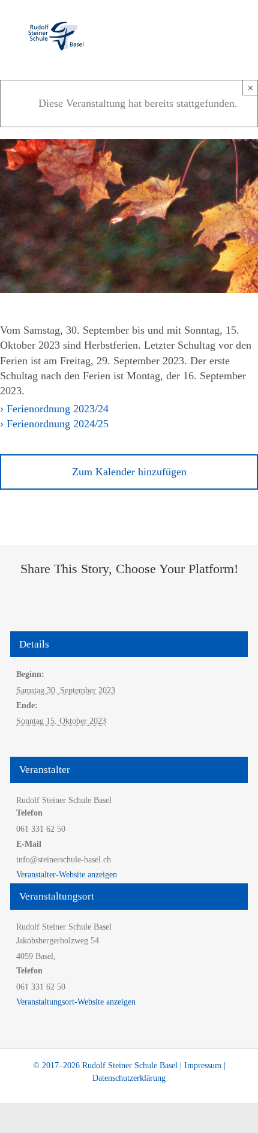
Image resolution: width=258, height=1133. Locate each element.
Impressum (202, 1065)
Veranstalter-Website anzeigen (66, 874)
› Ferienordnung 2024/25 (54, 424)
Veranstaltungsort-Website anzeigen (76, 1001)
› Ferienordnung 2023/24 (54, 409)
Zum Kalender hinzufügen (129, 472)
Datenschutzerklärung (129, 1078)
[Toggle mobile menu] (235, 33)
